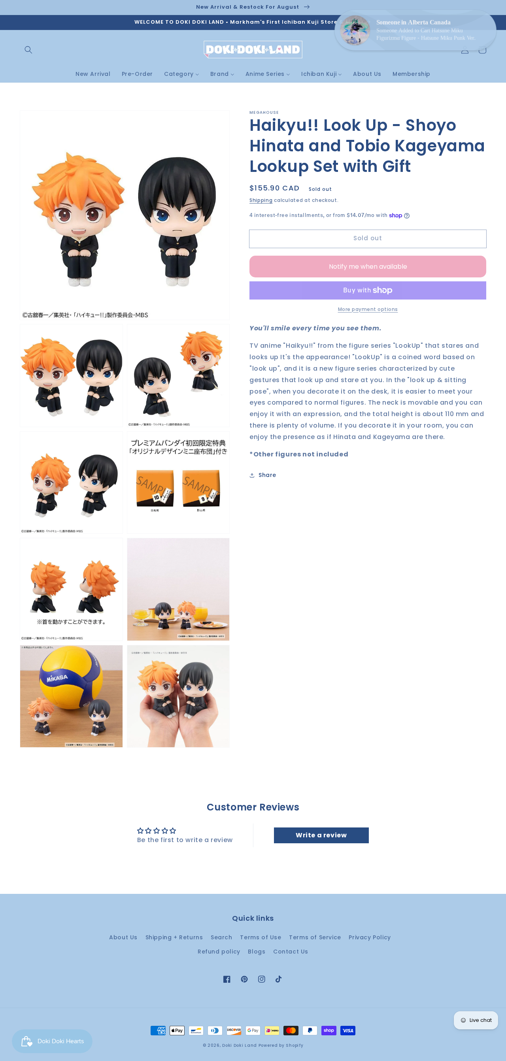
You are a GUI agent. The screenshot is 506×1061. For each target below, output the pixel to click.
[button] (28, 49)
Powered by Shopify (281, 1045)
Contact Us (290, 951)
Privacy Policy (370, 937)
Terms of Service (315, 937)
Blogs (256, 951)
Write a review (321, 835)
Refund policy (219, 951)
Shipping (261, 200)
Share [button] (267, 475)
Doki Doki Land (240, 1045)
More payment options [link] (368, 309)
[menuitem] (93, 74)
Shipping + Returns (174, 937)
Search (221, 937)
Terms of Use (260, 937)
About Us (123, 937)
